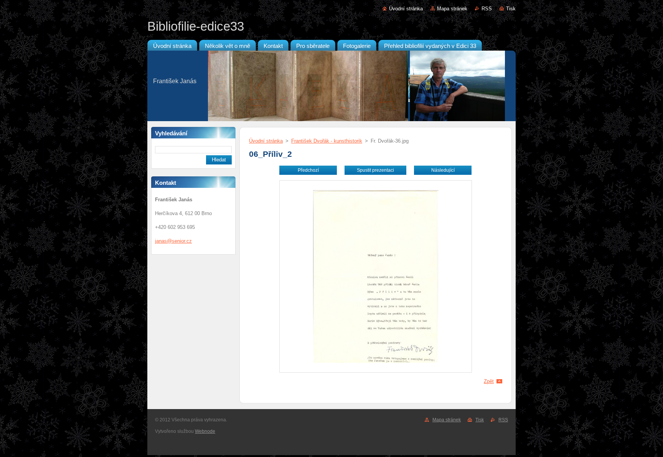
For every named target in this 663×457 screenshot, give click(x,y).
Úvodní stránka (406, 9)
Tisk (511, 9)
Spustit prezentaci (375, 170)
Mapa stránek (452, 9)
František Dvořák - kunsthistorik (326, 141)
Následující (443, 170)
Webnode (205, 431)
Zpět (489, 381)
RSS (487, 9)
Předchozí (308, 170)
